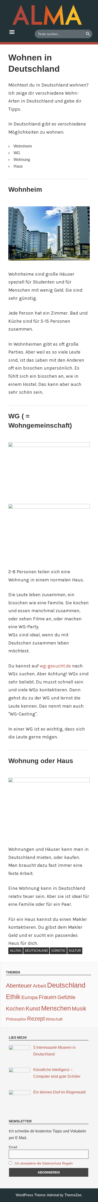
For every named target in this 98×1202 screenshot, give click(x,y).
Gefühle (66, 997)
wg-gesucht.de (55, 666)
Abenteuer (19, 985)
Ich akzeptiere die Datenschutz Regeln (44, 1163)
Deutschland (36, 950)
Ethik (13, 996)
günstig (58, 950)
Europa (29, 997)
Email (13, 1147)
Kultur (75, 950)
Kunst (33, 1008)
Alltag (15, 950)
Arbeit (39, 986)
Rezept (36, 1019)
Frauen (47, 997)
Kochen (15, 1008)
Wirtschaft (54, 1019)
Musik (79, 1008)
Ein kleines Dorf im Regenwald (59, 1092)
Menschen (56, 1008)
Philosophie (16, 1019)
